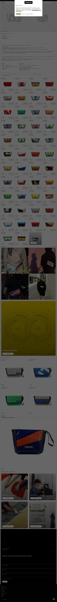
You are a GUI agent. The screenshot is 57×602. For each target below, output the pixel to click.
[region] (28, 8)
